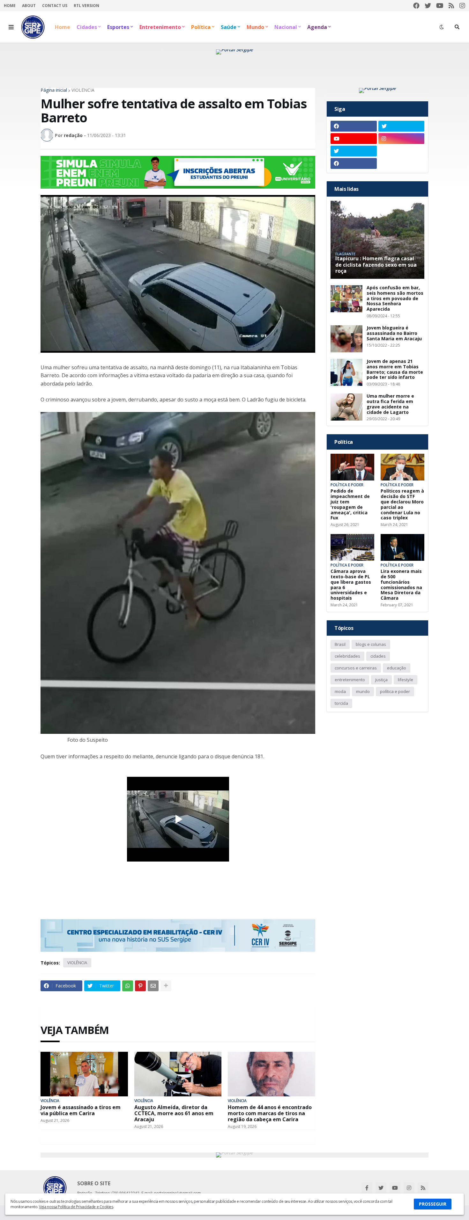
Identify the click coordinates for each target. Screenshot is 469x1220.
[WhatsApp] (127, 985)
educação (396, 668)
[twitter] (428, 5)
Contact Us (54, 5)
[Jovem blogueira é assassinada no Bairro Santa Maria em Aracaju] (346, 338)
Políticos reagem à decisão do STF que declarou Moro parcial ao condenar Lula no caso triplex (402, 504)
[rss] (451, 5)
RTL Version (86, 5)
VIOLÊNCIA (82, 90)
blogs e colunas (371, 644)
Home (10, 5)
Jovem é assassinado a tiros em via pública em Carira (81, 1110)
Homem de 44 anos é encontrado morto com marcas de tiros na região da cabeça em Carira (270, 1113)
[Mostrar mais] (165, 985)
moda (340, 691)
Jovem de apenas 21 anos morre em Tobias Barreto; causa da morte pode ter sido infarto (395, 369)
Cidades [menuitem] (87, 27)
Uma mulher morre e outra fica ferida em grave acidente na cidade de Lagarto (390, 404)
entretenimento (350, 679)
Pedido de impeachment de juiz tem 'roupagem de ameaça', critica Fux (350, 504)
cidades (378, 656)
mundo (363, 691)
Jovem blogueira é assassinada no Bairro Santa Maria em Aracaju (394, 333)
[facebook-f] (366, 1187)
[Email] (153, 985)
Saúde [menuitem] (228, 27)
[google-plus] (401, 151)
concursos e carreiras (356, 668)
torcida (341, 703)
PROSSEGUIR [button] (432, 1204)
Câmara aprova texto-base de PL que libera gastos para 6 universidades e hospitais (351, 585)
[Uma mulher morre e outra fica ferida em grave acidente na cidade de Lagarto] (346, 407)
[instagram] (462, 5)
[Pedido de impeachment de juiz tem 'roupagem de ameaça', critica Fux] (352, 467)
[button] (11, 27)
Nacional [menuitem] (285, 27)
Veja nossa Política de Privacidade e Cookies (76, 1206)
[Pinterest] (140, 985)
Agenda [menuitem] (317, 27)
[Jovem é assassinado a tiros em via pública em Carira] (84, 1074)
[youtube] (439, 5)
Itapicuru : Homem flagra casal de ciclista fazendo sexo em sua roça (376, 265)
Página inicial (54, 90)
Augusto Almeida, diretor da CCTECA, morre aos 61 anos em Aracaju (173, 1113)
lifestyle (405, 679)
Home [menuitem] (62, 27)
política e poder (395, 691)
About (29, 5)
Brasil (340, 644)
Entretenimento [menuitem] (160, 27)
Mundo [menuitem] (255, 27)
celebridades (347, 656)
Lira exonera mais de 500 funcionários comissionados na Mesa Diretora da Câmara (401, 585)
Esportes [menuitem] (118, 27)
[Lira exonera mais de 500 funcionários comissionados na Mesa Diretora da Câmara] (402, 547)
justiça (381, 679)
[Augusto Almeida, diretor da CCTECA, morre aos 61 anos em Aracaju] (178, 1074)
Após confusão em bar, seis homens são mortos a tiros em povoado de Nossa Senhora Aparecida (395, 298)
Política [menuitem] (201, 27)
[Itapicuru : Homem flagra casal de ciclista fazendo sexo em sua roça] (377, 240)
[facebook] (416, 5)
